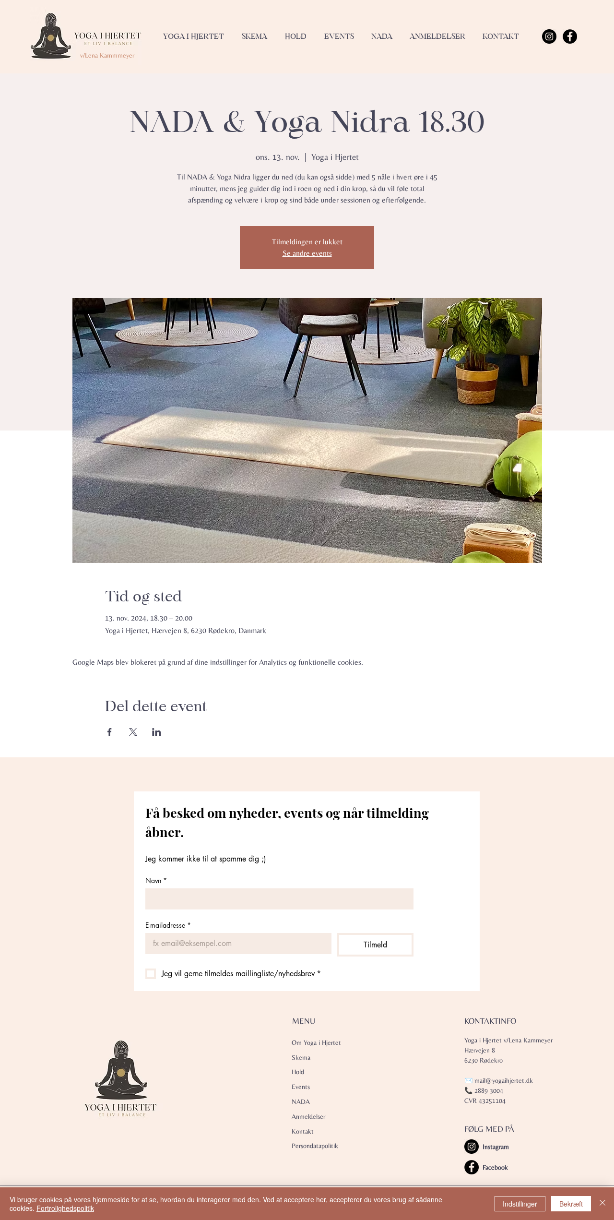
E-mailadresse (168, 925)
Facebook (495, 1167)
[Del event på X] (133, 732)
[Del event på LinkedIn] (156, 732)
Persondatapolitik (315, 1145)
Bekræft (571, 1203)
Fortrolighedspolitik (65, 1208)
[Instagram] (549, 36)
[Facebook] (570, 36)
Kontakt (303, 1131)
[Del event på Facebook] (109, 732)
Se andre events (307, 253)
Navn (156, 880)
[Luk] (602, 1203)
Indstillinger (520, 1203)
